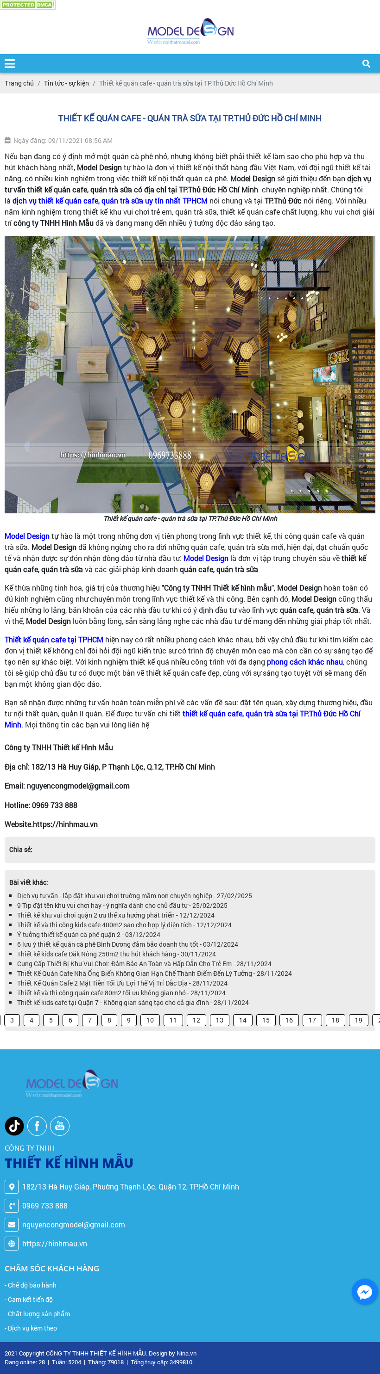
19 (358, 1020)
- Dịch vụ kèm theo (31, 1328)
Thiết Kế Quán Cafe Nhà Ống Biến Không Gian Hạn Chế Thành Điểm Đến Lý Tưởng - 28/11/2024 (154, 973)
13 (219, 1020)
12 (196, 1020)
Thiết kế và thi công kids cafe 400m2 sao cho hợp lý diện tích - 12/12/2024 (124, 924)
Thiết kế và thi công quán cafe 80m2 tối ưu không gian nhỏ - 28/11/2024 (121, 992)
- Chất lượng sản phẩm (37, 1313)
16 (289, 1020)
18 (335, 1020)
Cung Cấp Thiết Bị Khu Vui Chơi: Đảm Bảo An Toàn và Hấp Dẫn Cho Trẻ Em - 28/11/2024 (144, 963)
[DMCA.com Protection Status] (28, 4)
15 (266, 1020)
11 (173, 1020)
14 (243, 1020)
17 (312, 1020)
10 (150, 1020)
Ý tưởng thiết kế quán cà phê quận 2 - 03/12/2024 (88, 934)
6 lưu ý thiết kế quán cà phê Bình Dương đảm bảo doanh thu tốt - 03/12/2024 (127, 944)
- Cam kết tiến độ (29, 1299)
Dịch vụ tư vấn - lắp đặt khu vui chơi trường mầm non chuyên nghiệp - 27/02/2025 (134, 895)
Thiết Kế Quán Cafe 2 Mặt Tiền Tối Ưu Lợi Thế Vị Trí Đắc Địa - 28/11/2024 (122, 983)
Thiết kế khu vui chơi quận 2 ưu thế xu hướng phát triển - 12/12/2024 (116, 915)
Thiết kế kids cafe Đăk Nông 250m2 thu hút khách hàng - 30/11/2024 (116, 953)
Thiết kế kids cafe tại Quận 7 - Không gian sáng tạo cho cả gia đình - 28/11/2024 (133, 1002)
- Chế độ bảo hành (31, 1285)
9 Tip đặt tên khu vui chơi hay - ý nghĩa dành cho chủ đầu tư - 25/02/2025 (122, 905)
